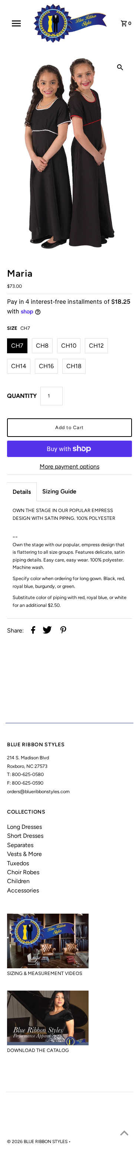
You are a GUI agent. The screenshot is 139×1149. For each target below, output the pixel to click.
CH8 (42, 345)
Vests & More (24, 853)
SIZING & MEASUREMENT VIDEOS (44, 973)
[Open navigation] (19, 23)
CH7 (17, 345)
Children (18, 881)
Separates (20, 845)
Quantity (22, 395)
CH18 (74, 366)
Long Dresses (24, 826)
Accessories (23, 890)
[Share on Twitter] (47, 630)
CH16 (46, 366)
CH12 (96, 345)
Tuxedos (18, 863)
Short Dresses (25, 835)
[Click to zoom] (120, 67)
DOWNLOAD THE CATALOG (38, 1050)
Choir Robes (23, 872)
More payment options (69, 466)
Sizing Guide (59, 491)
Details (22, 491)
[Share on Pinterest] (63, 630)
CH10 (68, 345)
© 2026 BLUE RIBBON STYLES (38, 1141)
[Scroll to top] (124, 1134)
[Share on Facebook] (33, 630)
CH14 (18, 366)
